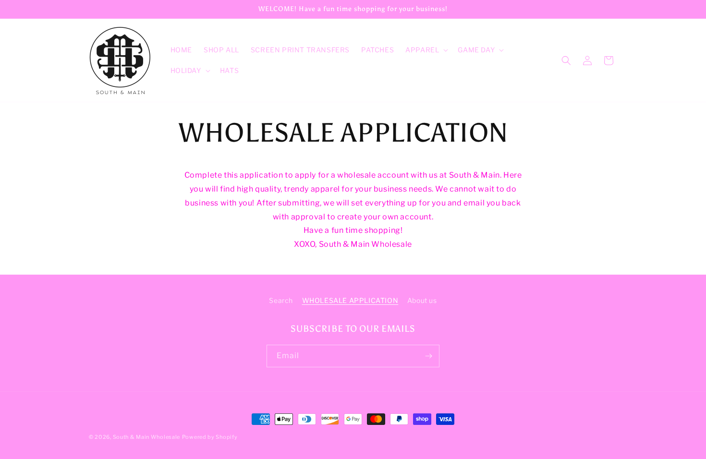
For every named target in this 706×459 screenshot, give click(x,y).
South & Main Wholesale (146, 437)
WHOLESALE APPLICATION (350, 300)
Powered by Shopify (210, 437)
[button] (426, 50)
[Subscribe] (428, 356)
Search (281, 300)
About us (422, 300)
